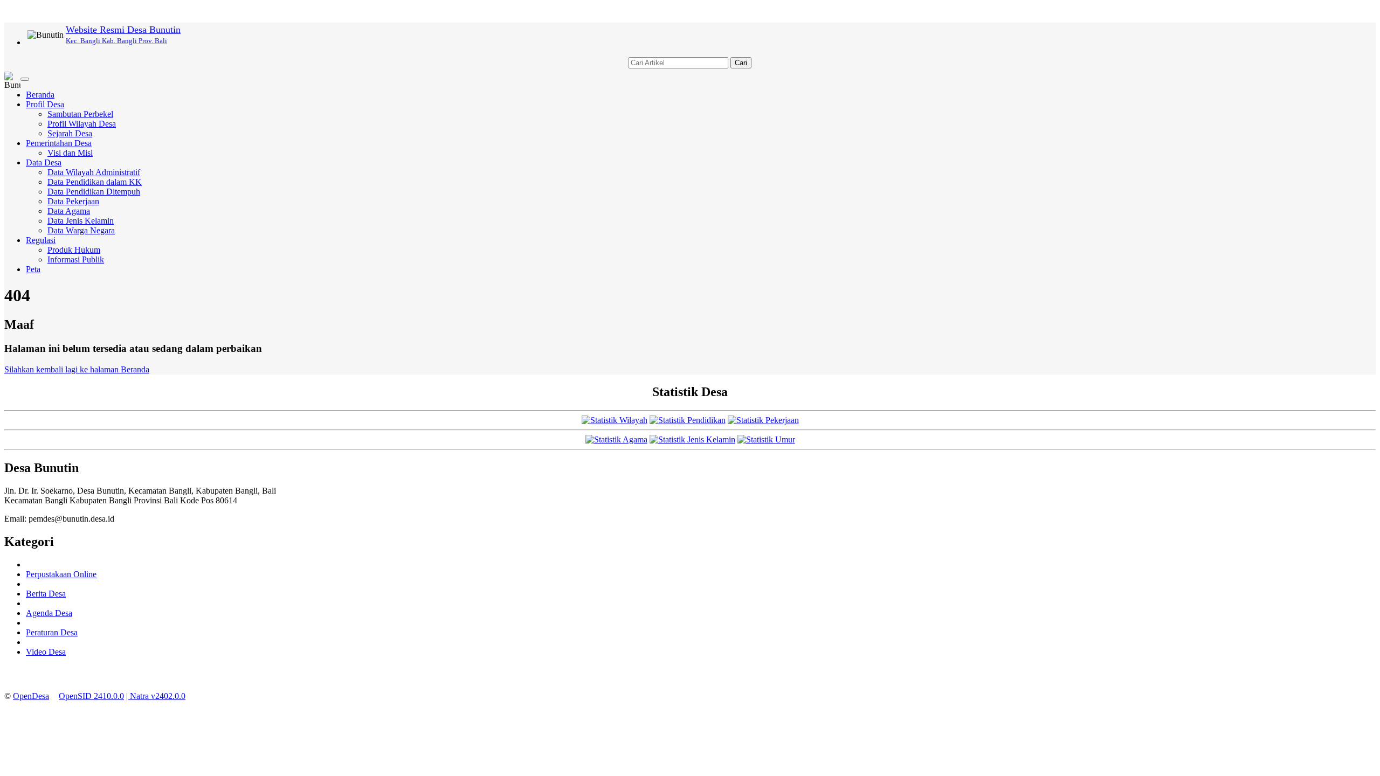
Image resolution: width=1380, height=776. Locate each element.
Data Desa (43, 162)
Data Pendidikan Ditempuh (93, 191)
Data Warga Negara (81, 230)
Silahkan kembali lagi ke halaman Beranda (76, 369)
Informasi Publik (75, 259)
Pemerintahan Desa (59, 143)
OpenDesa (31, 696)
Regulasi (41, 240)
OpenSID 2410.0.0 (91, 696)
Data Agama (68, 211)
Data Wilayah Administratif (93, 172)
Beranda (40, 94)
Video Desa (46, 651)
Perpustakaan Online (61, 574)
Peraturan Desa (52, 632)
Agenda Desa (49, 613)
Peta (33, 269)
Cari (741, 63)
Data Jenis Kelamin (80, 220)
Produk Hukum (73, 249)
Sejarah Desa (69, 133)
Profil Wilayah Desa (81, 123)
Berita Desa (46, 593)
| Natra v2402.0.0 (155, 696)
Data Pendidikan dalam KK (94, 181)
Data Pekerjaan (73, 201)
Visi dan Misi (70, 152)
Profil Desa (45, 104)
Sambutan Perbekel (80, 114)
